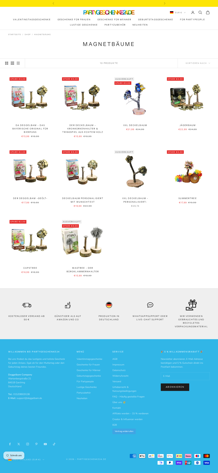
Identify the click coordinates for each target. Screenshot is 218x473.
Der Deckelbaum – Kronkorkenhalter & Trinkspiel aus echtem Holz (82, 128)
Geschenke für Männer (114, 19)
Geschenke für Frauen (74, 19)
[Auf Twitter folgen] (18, 444)
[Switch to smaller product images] (12, 63)
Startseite (14, 34)
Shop (28, 34)
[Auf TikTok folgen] (54, 444)
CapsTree (30, 268)
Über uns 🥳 (119, 402)
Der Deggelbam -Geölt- (30, 198)
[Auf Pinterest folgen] (36, 444)
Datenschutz (119, 370)
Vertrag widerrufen (124, 431)
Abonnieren (175, 387)
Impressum (118, 364)
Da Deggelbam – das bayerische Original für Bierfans (30, 128)
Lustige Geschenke (84, 24)
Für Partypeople (192, 19)
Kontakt (116, 407)
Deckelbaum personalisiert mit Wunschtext (83, 200)
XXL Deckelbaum (135, 125)
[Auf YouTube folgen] (45, 444)
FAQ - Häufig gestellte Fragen (128, 396)
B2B (114, 425)
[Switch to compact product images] (18, 63)
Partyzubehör (115, 24)
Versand (116, 381)
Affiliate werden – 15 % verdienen (130, 413)
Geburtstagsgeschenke (155, 19)
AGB (114, 359)
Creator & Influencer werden (127, 419)
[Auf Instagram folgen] (27, 444)
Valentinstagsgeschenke (32, 19)
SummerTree (187, 198)
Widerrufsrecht (120, 375)
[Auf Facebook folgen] (10, 444)
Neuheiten (140, 24)
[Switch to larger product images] (6, 63)
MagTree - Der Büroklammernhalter (83, 270)
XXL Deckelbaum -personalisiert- (135, 200)
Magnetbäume (42, 34)
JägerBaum (188, 125)
